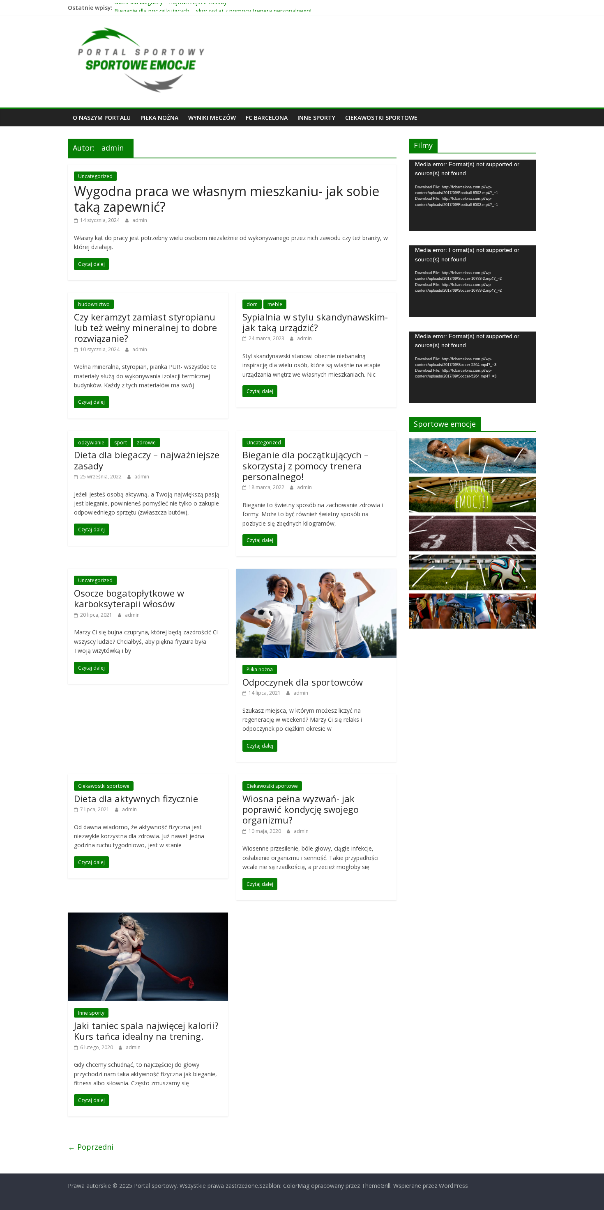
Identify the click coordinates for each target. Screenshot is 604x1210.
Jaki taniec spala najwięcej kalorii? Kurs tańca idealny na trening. (146, 1030)
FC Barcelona (267, 117)
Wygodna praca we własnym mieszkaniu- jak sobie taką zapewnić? (226, 198)
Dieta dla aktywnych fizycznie (136, 798)
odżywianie (91, 442)
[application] (472, 195)
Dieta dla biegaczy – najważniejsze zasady (170, 7)
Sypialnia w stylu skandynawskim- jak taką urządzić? (315, 322)
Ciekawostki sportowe (381, 117)
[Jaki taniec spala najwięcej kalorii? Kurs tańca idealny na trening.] (148, 917)
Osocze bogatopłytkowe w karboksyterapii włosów (129, 598)
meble (274, 304)
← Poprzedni (90, 1147)
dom (252, 304)
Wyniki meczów (212, 117)
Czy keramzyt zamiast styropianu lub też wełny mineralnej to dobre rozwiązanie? (145, 328)
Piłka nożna (159, 117)
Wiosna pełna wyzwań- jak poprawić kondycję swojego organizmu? (300, 809)
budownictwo (94, 304)
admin (139, 220)
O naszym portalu (102, 117)
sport (120, 442)
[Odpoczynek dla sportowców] (316, 573)
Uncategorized (95, 176)
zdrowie (146, 442)
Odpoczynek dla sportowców (302, 682)
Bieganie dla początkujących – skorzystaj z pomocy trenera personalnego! (305, 465)
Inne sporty (316, 117)
